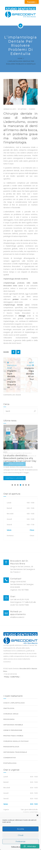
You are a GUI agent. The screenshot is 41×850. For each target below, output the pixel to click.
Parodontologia (11, 746)
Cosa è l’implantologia (14, 703)
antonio (23, 109)
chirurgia (22, 315)
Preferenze (20, 841)
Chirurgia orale (10, 714)
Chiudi (20, 835)
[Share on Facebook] (14, 352)
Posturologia (10, 763)
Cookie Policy (14, 677)
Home (20, 58)
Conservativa (9, 757)
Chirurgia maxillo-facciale (16, 741)
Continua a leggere (14, 464)
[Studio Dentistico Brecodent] (20, 12)
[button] (37, 815)
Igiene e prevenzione (12, 730)
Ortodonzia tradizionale (15, 752)
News (33, 109)
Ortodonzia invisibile (13, 725)
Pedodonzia (9, 719)
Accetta (20, 829)
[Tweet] (18, 352)
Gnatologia (8, 708)
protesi (15, 299)
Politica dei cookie (17, 847)
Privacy (6, 677)
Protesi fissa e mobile (13, 736)
